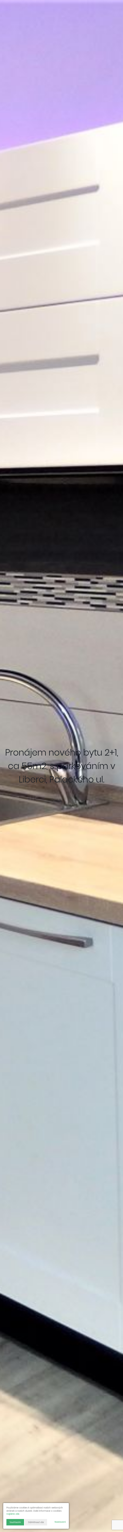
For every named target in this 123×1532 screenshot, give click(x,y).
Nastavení (60, 1522)
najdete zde (12, 1514)
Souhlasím (15, 1522)
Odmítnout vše (36, 1522)
